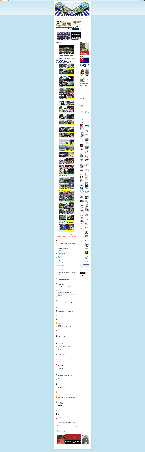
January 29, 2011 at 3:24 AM (60, 262)
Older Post (76, 426)
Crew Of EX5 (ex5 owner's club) (86, 243)
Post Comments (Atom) (61, 427)
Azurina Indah (59, 299)
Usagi (58, 329)
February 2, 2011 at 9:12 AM (60, 415)
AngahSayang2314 (60, 417)
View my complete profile (82, 86)
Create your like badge (87, 269)
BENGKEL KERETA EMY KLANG (86, 219)
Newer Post (57, 426)
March (81, 106)
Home (66, 426)
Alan (58, 378)
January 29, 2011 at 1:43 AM (60, 254)
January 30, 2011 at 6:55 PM (60, 376)
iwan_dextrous (59, 295)
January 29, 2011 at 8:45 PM (60, 293)
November (82, 99)
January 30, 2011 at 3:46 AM (60, 327)
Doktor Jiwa (86, 195)
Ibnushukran (59, 282)
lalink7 (58, 373)
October (82, 100)
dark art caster (86, 183)
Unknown (59, 325)
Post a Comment (58, 425)
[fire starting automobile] (81, 268)
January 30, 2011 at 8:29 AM (60, 347)
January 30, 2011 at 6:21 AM (60, 343)
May (81, 104)
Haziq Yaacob (59, 252)
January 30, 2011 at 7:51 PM (60, 380)
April (81, 105)
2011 (81, 97)
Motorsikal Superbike (83, 110)
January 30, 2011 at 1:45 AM (60, 323)
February (82, 107)
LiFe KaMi (59, 277)
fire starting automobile (84, 267)
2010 (81, 119)
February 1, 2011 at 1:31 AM (60, 403)
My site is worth (82, 276)
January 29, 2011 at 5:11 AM (60, 269)
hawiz (58, 314)
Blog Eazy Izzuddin (60, 264)
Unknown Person (59, 256)
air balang (86, 207)
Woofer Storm (59, 345)
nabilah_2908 (59, 382)
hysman (58, 363)
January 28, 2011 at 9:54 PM (60, 250)
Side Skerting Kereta (57, 18)
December (82, 98)
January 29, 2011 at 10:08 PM (61, 312)
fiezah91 (58, 349)
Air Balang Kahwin (63, 18)
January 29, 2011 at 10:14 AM (61, 280)
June (81, 103)
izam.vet (86, 169)
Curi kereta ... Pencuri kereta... (84, 111)
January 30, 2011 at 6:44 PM (60, 371)
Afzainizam (85, 78)
